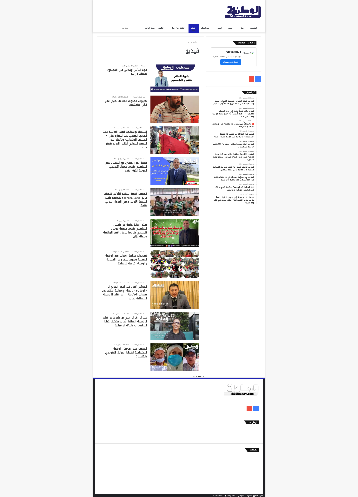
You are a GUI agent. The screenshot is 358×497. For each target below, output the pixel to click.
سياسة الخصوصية (252, 438)
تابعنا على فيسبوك (230, 62)
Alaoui (143, 65)
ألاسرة (219, 28)
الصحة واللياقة (253, 465)
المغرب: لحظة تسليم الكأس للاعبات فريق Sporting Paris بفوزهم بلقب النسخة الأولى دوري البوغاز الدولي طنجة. (125, 199)
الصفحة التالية (198, 376)
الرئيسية (253, 28)
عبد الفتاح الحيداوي (138, 96)
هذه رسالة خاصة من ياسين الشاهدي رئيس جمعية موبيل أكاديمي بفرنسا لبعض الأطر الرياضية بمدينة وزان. (125, 230)
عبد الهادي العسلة (138, 127)
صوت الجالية (150, 28)
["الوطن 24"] (243, 12)
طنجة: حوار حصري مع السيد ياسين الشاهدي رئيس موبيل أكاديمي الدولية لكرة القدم (126, 166)
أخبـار (243, 28)
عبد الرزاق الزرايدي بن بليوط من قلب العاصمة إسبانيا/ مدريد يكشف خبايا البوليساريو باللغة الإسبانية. (125, 321)
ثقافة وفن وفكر (178, 28)
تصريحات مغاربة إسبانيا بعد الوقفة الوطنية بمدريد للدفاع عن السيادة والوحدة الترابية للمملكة (126, 259)
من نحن (256, 433)
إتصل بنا (255, 428)
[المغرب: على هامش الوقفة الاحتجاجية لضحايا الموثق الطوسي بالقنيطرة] (174, 357)
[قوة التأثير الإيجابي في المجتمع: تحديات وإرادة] (174, 78)
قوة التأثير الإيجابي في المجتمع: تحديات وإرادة (127, 71)
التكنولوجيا (254, 474)
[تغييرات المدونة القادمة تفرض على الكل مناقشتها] (174, 109)
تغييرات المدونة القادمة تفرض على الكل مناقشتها (125, 102)
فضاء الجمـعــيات (252, 488)
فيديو (193, 28)
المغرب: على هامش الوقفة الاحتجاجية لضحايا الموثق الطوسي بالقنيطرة (126, 352)
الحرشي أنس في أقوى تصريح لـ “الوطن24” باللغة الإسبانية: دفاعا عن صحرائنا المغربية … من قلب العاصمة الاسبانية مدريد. (124, 292)
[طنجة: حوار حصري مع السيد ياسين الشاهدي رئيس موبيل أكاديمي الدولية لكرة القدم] (174, 171)
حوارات (256, 483)
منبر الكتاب (205, 28)
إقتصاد (231, 28)
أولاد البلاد (254, 470)
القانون (161, 28)
